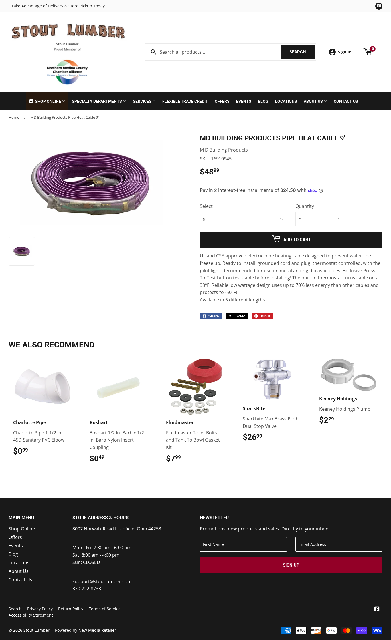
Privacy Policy (40, 608)
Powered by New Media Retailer (85, 630)
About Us (314, 101)
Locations (286, 101)
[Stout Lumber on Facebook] (377, 609)
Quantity (304, 206)
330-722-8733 (86, 588)
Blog (263, 101)
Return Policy (70, 608)
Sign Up (291, 565)
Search (302, 52)
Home (14, 117)
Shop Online (48, 101)
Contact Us (346, 101)
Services (142, 101)
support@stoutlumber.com (102, 581)
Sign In (344, 52)
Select (206, 206)
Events (243, 101)
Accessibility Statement (31, 615)
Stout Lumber (36, 630)
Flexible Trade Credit (185, 101)
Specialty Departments (97, 101)
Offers (222, 101)
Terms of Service (105, 608)
